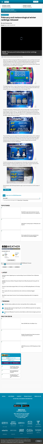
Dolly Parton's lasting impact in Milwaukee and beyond (30, 224)
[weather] (3, 255)
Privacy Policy (26, 200)
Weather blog (5, 14)
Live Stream (11, 396)
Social (3, 396)
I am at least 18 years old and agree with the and (16, 200)
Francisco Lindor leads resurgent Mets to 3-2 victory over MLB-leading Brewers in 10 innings (21, 286)
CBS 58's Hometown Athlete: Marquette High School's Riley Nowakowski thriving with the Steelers (20, 281)
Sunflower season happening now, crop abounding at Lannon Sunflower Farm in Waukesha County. (20, 276)
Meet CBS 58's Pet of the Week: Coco (29, 323)
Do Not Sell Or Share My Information (22, 398)
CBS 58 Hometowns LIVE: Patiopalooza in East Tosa (30, 347)
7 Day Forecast (11, 260)
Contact (19, 396)
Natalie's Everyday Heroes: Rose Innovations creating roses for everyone (30, 335)
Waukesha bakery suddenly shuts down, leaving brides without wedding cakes (20, 304)
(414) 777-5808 (25, 415)
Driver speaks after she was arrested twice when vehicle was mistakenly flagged (29, 236)
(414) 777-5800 (24, 416)
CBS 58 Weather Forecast (26, 263)
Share (36, 1)
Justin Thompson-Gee (7, 23)
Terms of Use (20, 200)
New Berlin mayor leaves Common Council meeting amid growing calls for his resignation (30, 212)
